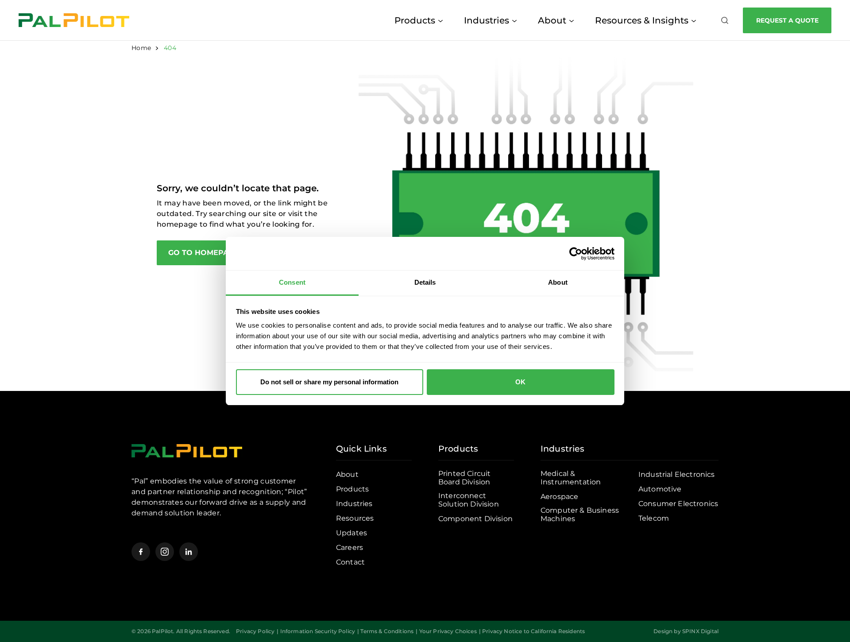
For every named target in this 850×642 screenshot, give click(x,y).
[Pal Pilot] (74, 20)
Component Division (475, 518)
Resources (355, 518)
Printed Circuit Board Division (464, 477)
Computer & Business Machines (580, 514)
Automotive (660, 489)
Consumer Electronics (678, 503)
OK (520, 382)
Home (141, 48)
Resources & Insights (641, 20)
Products (414, 20)
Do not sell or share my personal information (329, 382)
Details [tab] (425, 282)
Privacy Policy (255, 631)
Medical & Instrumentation (571, 477)
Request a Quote (787, 20)
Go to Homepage (203, 252)
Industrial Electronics (676, 474)
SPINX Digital (700, 631)
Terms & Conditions (386, 631)
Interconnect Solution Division (468, 499)
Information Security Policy (317, 631)
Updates (351, 533)
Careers (349, 547)
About (552, 20)
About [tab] (558, 282)
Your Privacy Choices (448, 631)
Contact (350, 562)
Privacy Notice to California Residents (533, 631)
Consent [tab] (292, 282)
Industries (486, 20)
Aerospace (559, 496)
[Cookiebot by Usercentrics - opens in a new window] (575, 253)
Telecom (653, 518)
